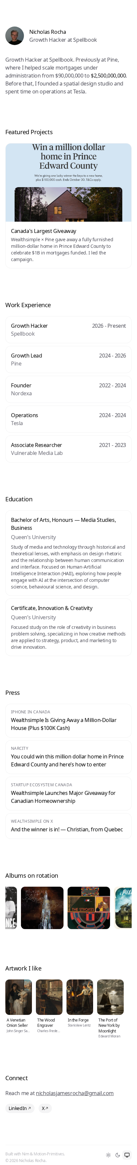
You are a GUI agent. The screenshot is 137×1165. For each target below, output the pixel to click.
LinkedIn (18, 1108)
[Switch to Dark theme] (117, 1155)
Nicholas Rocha (47, 31)
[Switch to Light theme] (108, 1155)
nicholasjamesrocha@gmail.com (75, 1093)
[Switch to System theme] (127, 1155)
